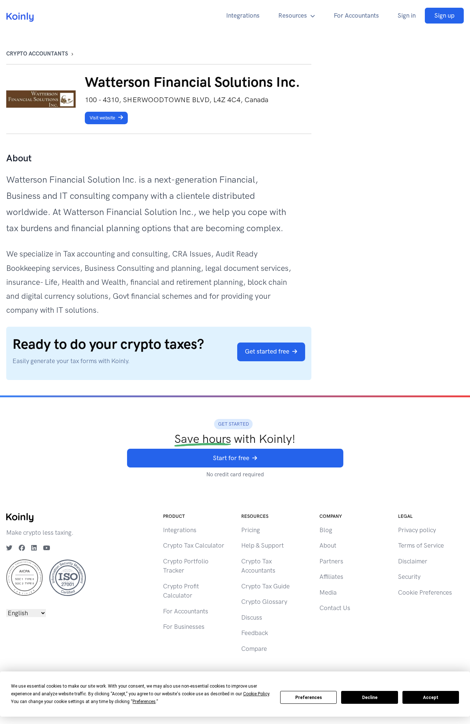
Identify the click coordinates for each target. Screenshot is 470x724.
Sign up (444, 15)
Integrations (243, 15)
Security (409, 576)
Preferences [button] (144, 701)
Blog (325, 530)
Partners (331, 561)
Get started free (267, 351)
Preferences (308, 697)
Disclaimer (412, 561)
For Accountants (356, 15)
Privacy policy (417, 530)
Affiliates (331, 576)
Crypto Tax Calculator (193, 545)
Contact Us (334, 608)
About (327, 545)
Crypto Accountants (37, 53)
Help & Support (262, 545)
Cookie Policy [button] (256, 693)
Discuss (251, 617)
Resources (292, 15)
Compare (254, 648)
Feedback (254, 633)
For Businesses (184, 626)
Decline (369, 697)
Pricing (250, 530)
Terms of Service (421, 545)
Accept (430, 697)
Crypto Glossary (264, 601)
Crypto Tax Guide (265, 586)
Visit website (102, 118)
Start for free (231, 458)
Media (328, 592)
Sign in (407, 15)
